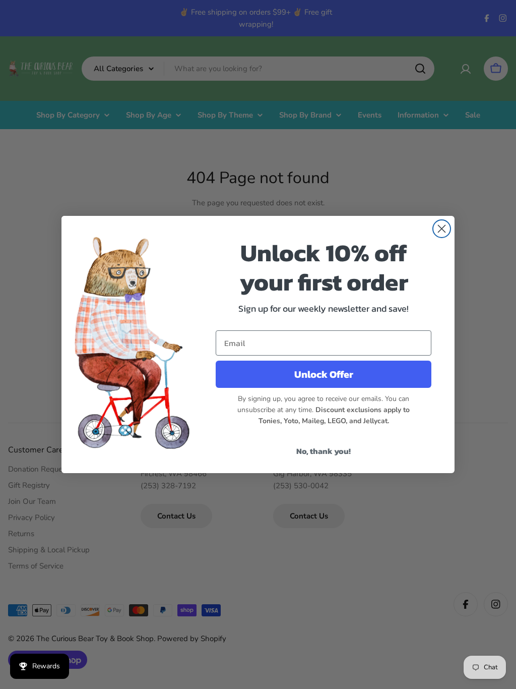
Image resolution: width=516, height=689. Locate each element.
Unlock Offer (323, 374)
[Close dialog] (441, 229)
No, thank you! (323, 451)
